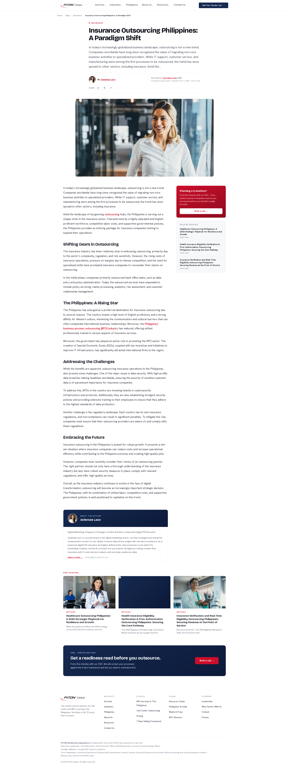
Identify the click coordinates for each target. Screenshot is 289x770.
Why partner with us (211, 706)
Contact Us (109, 728)
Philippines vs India (178, 706)
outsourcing (112, 214)
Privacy (205, 717)
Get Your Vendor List (213, 5)
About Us (108, 717)
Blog (68, 15)
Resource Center (177, 701)
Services (108, 701)
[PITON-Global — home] (71, 5)
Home (59, 15)
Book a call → (201, 211)
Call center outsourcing (148, 710)
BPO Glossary (175, 717)
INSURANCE (97, 23)
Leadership (207, 701)
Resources (109, 722)
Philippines (109, 712)
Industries (108, 706)
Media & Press (176, 712)
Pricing (140, 716)
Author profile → (75, 557)
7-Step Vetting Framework (149, 721)
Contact (205, 712)
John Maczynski (170, 78)
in (98, 88)
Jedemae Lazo (108, 79)
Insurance (77, 15)
